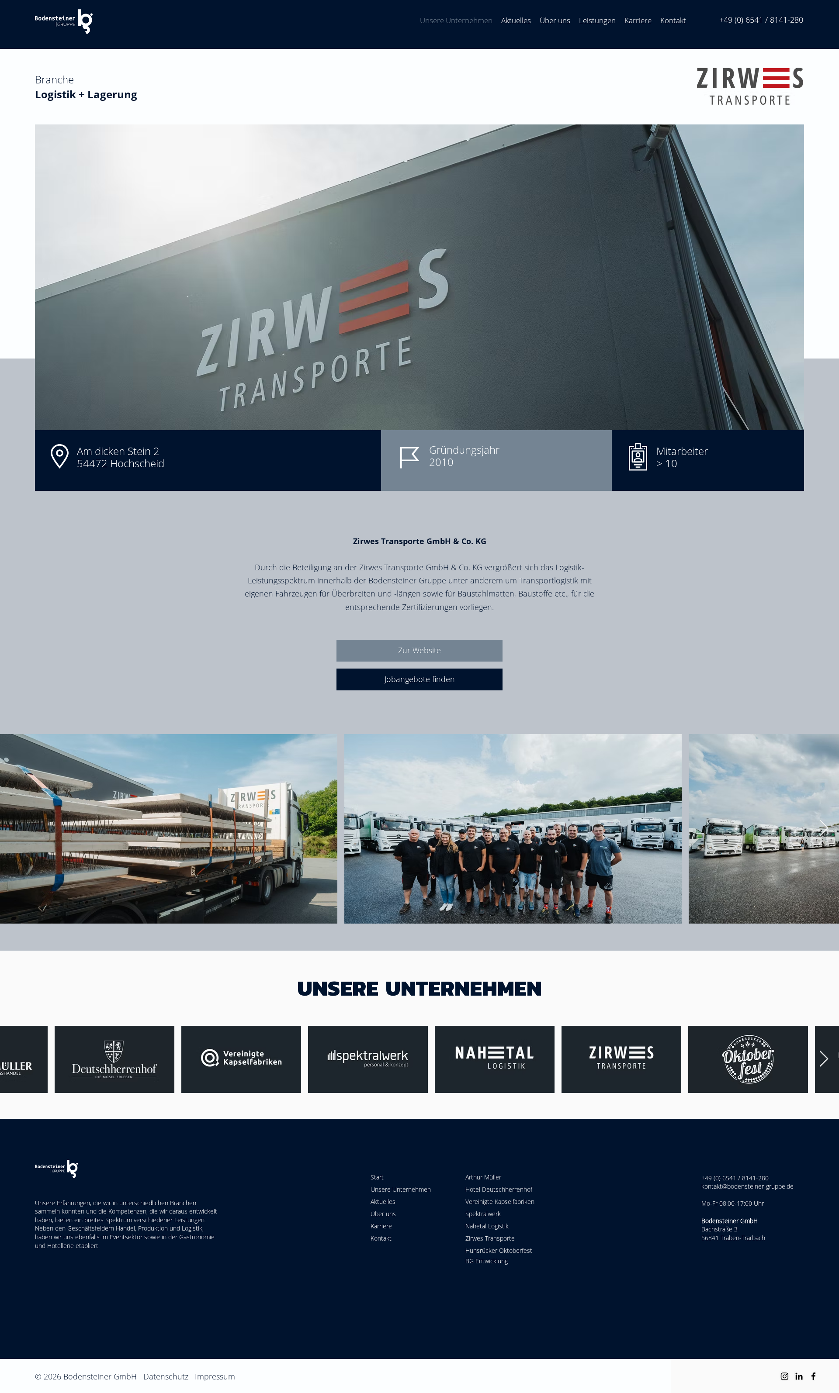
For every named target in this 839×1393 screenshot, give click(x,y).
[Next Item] (824, 828)
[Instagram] (785, 1376)
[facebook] (813, 1376)
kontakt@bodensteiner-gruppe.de (747, 1186)
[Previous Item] (15, 1059)
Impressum (215, 1376)
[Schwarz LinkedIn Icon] (799, 1376)
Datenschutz (165, 1376)
